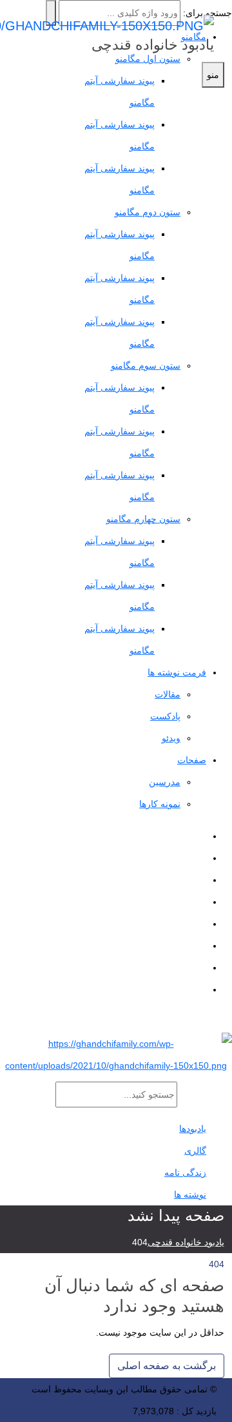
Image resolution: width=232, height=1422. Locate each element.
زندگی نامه (185, 1172)
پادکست (165, 716)
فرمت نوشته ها (177, 672)
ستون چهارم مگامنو (143, 519)
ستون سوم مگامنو (145, 365)
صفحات (191, 760)
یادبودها (192, 1129)
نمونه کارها (159, 804)
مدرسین (164, 782)
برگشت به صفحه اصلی (166, 1365)
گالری (195, 1150)
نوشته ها (190, 1194)
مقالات (167, 694)
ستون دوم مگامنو (147, 212)
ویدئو (171, 738)
